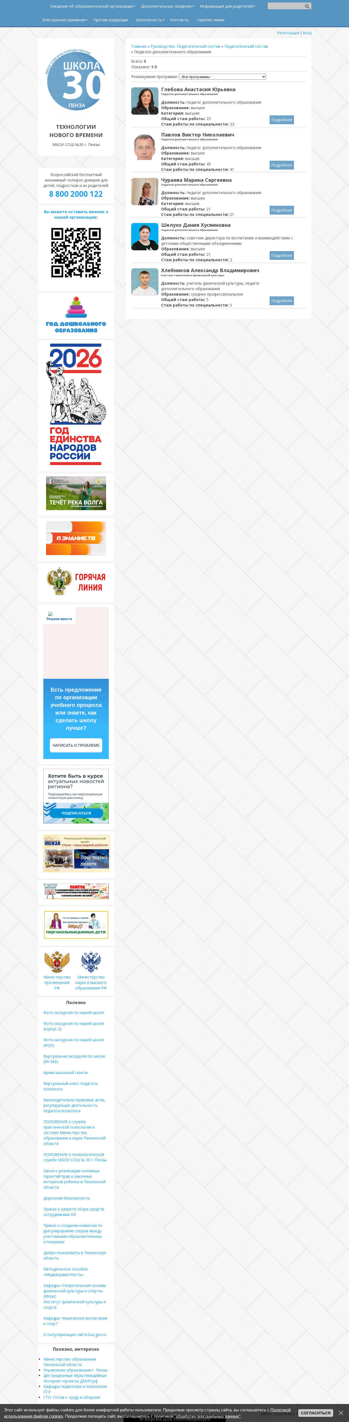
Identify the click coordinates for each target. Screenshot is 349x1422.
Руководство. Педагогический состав (185, 46)
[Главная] (76, 114)
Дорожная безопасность (66, 1198)
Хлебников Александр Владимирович (210, 270)
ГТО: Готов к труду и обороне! (71, 1397)
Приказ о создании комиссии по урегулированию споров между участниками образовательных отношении (73, 1233)
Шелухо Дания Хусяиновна (196, 225)
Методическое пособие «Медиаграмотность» (65, 1271)
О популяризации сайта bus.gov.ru (74, 1334)
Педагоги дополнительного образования (189, 94)
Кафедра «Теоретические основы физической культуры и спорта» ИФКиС (74, 1291)
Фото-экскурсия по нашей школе (73, 1012)
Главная (138, 46)
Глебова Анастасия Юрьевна (198, 89)
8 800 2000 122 (76, 194)
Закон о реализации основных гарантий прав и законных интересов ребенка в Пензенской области (74, 1179)
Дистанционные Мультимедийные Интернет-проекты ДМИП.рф (75, 1378)
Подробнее (281, 119)
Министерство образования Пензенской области (69, 1361)
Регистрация (288, 32)
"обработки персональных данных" (207, 1416)
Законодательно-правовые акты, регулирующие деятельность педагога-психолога (74, 1105)
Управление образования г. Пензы (75, 1370)
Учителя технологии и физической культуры (192, 275)
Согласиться (315, 1413)
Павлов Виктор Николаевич (197, 134)
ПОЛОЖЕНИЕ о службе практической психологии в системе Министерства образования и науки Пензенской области (74, 1132)
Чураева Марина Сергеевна (196, 180)
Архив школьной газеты (65, 1072)
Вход (307, 32)
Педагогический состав (246, 46)
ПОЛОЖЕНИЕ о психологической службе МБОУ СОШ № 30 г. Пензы (75, 1157)
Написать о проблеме (76, 745)
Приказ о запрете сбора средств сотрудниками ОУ (73, 1211)
